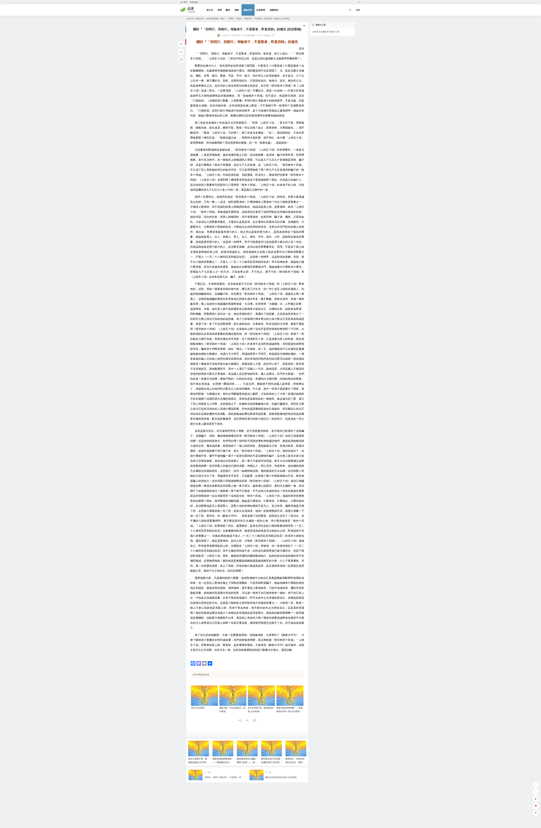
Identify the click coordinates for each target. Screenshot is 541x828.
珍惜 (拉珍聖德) (198, 708)
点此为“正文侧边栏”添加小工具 (325, 32)
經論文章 (247, 10)
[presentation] (290, 745)
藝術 (228, 10)
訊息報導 (261, 10)
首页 (191, 18)
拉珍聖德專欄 (212, 18)
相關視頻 (274, 10)
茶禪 (220, 10)
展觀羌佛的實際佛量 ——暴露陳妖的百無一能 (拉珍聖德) (197, 762)
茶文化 (210, 10)
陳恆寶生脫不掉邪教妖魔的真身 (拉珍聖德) (246, 762)
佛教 (237, 10)
